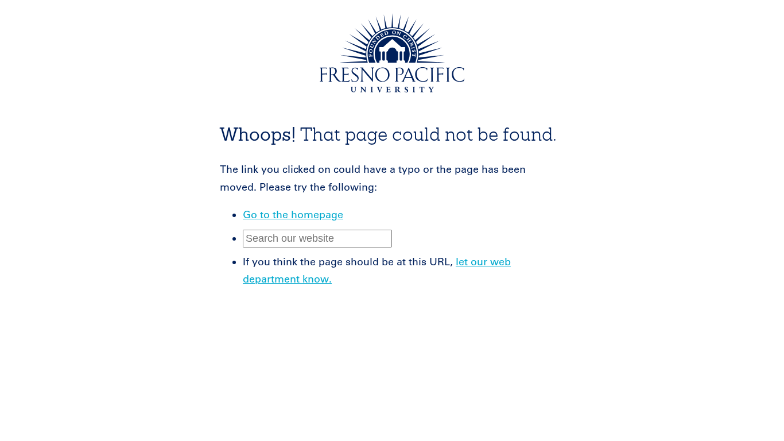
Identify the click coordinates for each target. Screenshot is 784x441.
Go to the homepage (293, 214)
